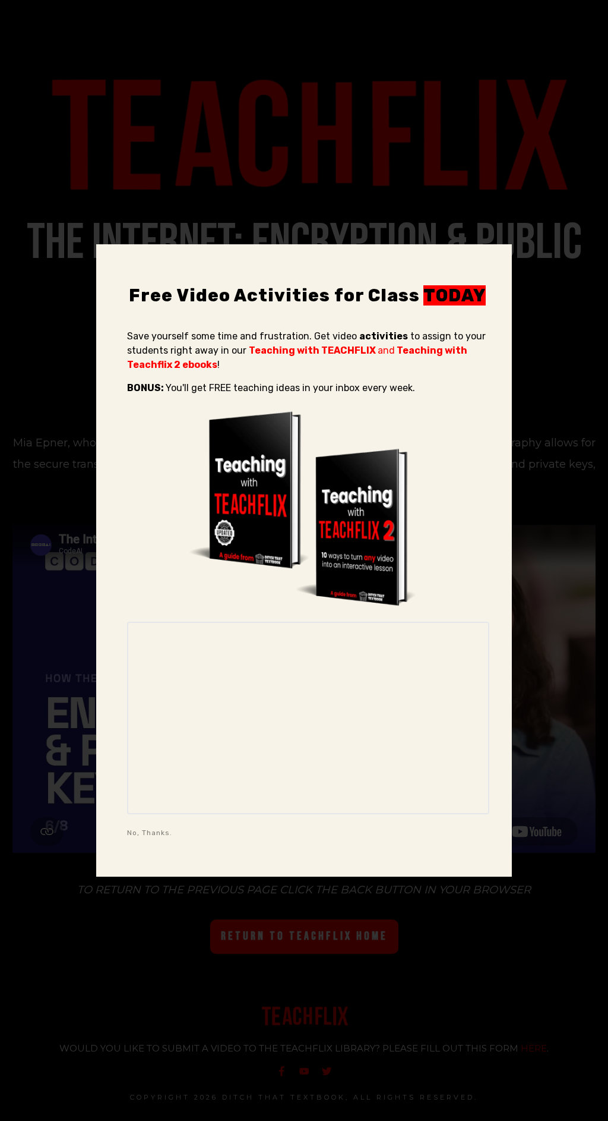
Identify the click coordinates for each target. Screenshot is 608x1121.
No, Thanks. (149, 833)
